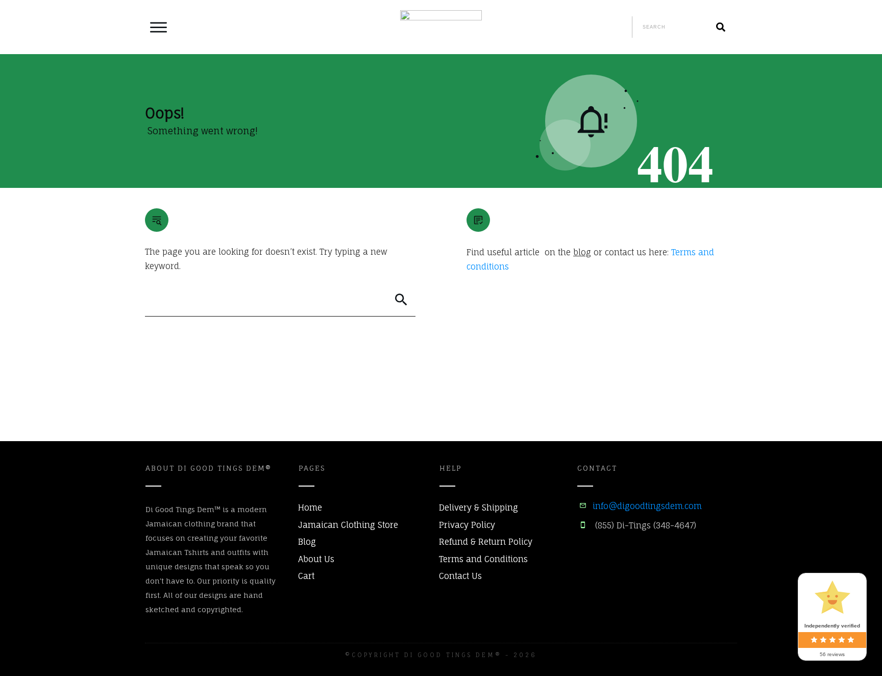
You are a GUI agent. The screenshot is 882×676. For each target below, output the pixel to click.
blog (582, 252)
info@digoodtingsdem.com (647, 506)
